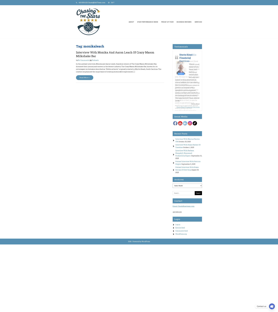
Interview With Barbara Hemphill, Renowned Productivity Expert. (184, 153)
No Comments (83, 60)
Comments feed (181, 231)
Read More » (84, 78)
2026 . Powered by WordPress (139, 241)
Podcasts (95, 60)
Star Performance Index (147, 22)
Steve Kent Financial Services (188, 107)
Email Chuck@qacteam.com (183, 206)
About (131, 22)
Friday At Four (167, 22)
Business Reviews (184, 22)
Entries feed (180, 228)
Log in (177, 225)
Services (198, 22)
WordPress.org (181, 234)
